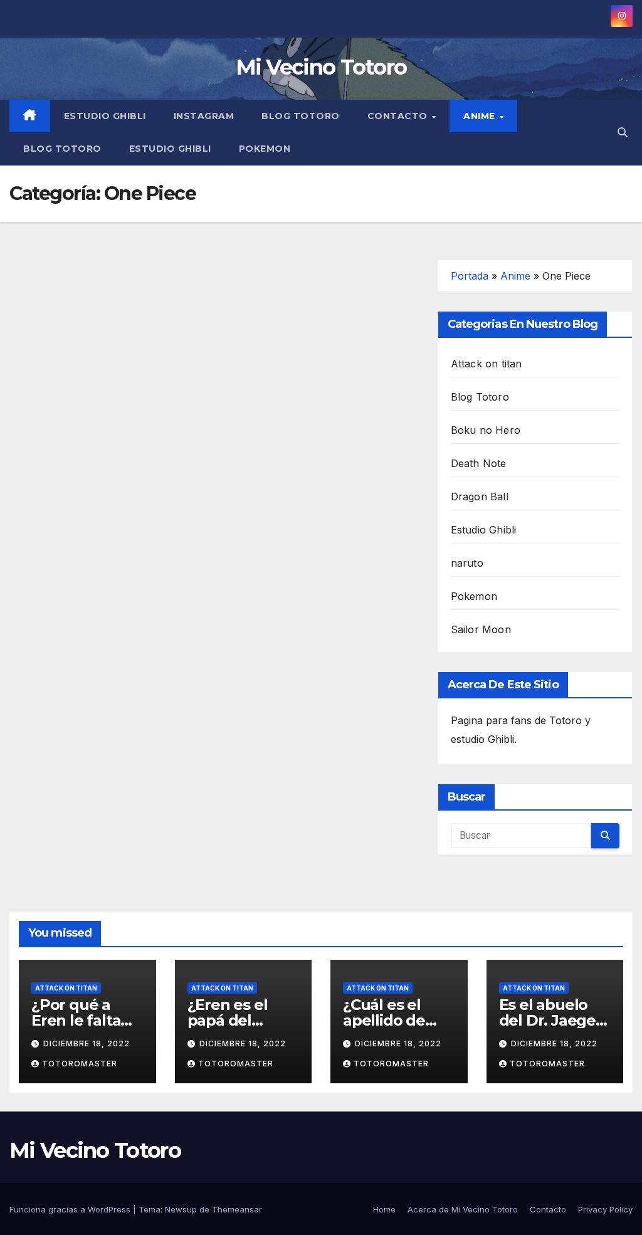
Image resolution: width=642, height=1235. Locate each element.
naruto (467, 563)
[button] (623, 132)
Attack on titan (486, 363)
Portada (469, 276)
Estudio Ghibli (105, 116)
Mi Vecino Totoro (321, 67)
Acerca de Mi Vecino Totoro (463, 1209)
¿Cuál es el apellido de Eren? (384, 1020)
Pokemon (265, 148)
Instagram (204, 116)
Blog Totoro (300, 116)
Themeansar (237, 1209)
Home (384, 1209)
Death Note (479, 463)
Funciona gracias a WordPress (71, 1209)
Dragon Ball (479, 496)
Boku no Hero (485, 430)
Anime (480, 116)
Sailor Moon (481, 629)
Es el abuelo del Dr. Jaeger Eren (550, 1020)
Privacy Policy (605, 1209)
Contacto (399, 116)
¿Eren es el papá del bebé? (227, 1020)
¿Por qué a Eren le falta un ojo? (75, 1020)
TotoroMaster (79, 1063)
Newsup (181, 1209)
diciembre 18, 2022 (86, 1043)
